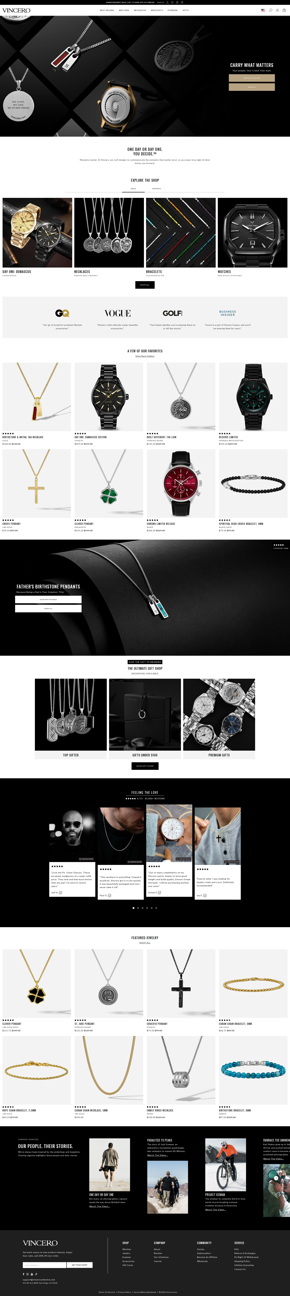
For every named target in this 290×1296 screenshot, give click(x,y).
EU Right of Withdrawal (246, 1257)
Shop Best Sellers (145, 356)
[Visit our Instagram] (27, 1274)
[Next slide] (276, 1178)
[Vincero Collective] (16, 9)
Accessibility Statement (145, 1292)
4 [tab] (147, 908)
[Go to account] (277, 10)
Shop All (48, 608)
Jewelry (126, 1253)
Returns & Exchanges (245, 1253)
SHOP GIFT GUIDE (145, 766)
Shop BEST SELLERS (251, 78)
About (157, 1249)
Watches (126, 1249)
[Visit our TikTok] (36, 1274)
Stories (200, 1249)
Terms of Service (106, 1292)
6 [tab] (156, 908)
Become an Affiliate (207, 1257)
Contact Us (240, 1269)
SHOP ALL (252, 87)
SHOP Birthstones (48, 599)
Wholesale (202, 1261)
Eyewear (126, 1257)
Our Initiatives (161, 1257)
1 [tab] (134, 908)
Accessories (128, 1261)
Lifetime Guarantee (244, 1265)
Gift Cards (127, 1265)
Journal (157, 1261)
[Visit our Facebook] (23, 1274)
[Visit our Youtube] (32, 1274)
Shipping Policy (242, 1261)
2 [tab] (138, 908)
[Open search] (270, 10)
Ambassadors (204, 1253)
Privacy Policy (124, 1292)
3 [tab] (143, 908)
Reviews (158, 1253)
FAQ (236, 1249)
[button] (8, 433)
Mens (133, 189)
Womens (156, 189)
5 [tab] (152, 908)
